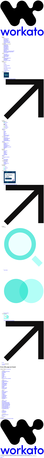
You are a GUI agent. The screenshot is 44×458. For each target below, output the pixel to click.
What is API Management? (5, 402)
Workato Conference (5, 391)
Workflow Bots (4, 384)
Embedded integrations (5, 381)
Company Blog (4, 396)
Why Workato (4, 372)
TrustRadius (3, 416)
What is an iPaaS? (4, 400)
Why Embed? (4, 401)
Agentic (3, 382)
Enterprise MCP (4, 388)
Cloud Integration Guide (5, 408)
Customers (3, 374)
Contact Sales (4, 410)
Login (3, 362)
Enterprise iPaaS (4, 380)
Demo (3, 390)
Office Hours (4, 412)
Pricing (3, 373)
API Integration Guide (5, 406)
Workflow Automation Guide (6, 404)
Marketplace (3, 398)
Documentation (4, 392)
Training (3, 393)
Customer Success (4, 395)
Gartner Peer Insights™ (5, 414)
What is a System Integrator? (6, 405)
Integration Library (4, 397)
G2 (2, 415)
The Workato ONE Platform (6, 371)
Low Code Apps (4, 385)
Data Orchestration (4, 383)
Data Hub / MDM (4, 387)
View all (3, 141)
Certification (3, 394)
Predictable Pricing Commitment (6, 378)
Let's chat (3, 364)
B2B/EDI (3, 386)
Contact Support (4, 411)
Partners (3, 375)
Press (2, 377)
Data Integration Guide (5, 407)
